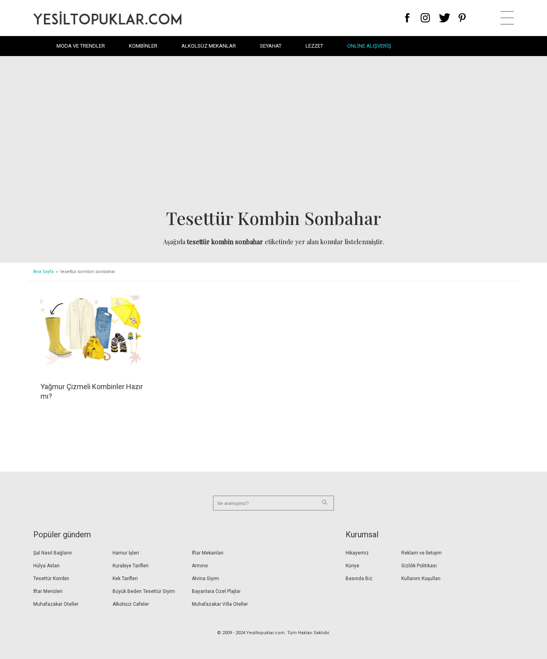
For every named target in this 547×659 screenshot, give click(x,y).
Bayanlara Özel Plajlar (216, 591)
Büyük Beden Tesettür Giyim (144, 591)
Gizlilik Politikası (419, 566)
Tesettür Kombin (51, 578)
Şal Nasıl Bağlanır (52, 553)
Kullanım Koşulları (420, 578)
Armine (200, 566)
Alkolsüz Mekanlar (208, 46)
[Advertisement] (273, 134)
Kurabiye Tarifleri (131, 566)
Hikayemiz (357, 553)
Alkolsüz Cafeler (131, 604)
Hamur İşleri (126, 553)
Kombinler (143, 46)
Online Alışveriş (369, 46)
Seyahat (271, 46)
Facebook (407, 17)
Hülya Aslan (46, 566)
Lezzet (314, 46)
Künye (352, 566)
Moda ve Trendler (80, 46)
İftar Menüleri (47, 591)
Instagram (425, 17)
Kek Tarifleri (125, 578)
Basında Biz (359, 578)
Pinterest (462, 17)
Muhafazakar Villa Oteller (220, 604)
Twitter (444, 17)
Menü (507, 17)
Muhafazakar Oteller (55, 604)
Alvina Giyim (205, 578)
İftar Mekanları (207, 553)
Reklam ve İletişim (421, 553)
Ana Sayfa (43, 271)
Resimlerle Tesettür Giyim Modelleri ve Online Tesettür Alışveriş (107, 17)
